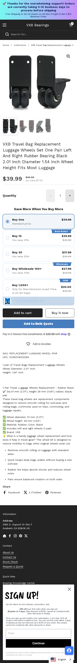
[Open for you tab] (69, 650)
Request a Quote (13, 566)
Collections (20, 45)
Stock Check (10, 561)
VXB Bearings (37, 25)
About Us (8, 552)
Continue (38, 643)
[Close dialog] (69, 589)
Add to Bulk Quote (38, 323)
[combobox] (38, 34)
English (62, 659)
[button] (70, 25)
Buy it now (60, 313)
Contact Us (9, 557)
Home (6, 45)
